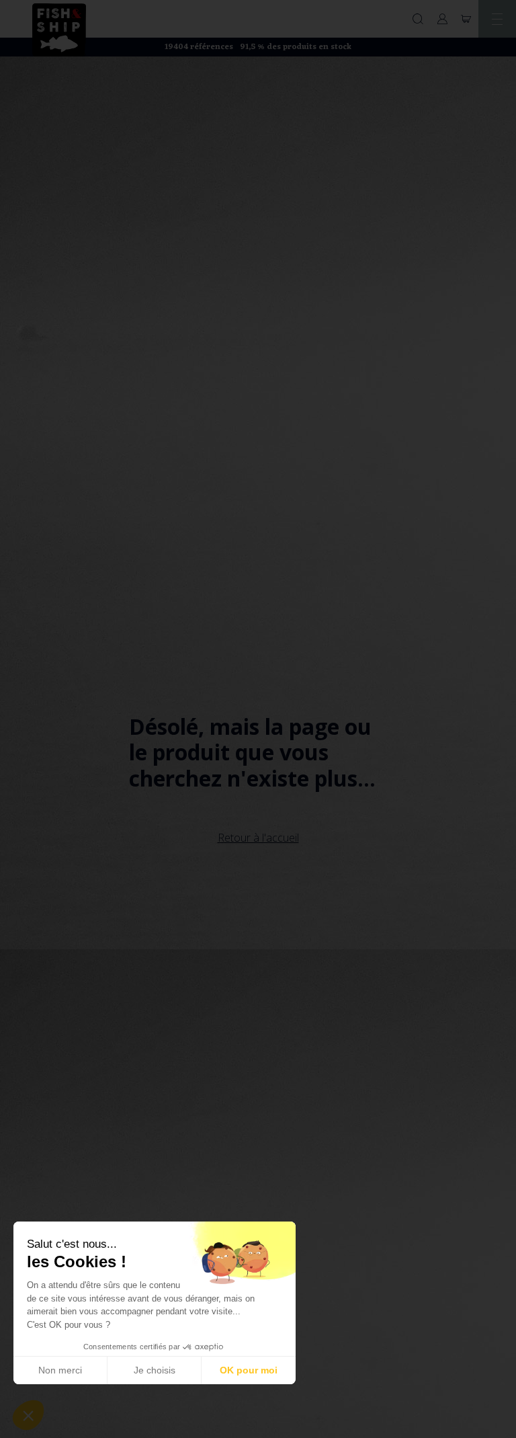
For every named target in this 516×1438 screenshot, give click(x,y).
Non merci (60, 1370)
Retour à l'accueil (258, 837)
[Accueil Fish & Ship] (59, 29)
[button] (28, 1415)
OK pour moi (248, 1370)
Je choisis (154, 1370)
